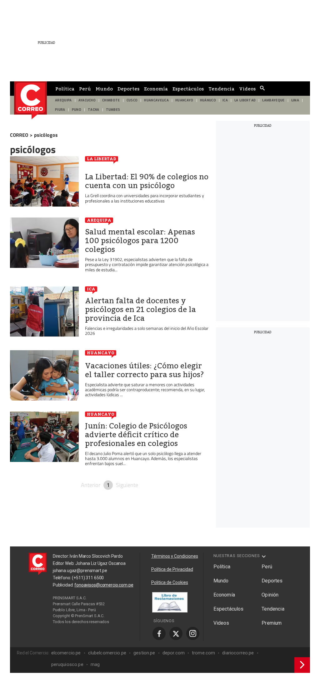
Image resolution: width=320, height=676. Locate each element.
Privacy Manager (93, 627)
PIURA (60, 110)
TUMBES (113, 110)
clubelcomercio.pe (107, 653)
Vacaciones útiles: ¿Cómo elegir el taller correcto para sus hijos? (144, 370)
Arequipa (99, 220)
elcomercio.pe (66, 653)
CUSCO (132, 100)
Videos (247, 88)
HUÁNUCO (208, 100)
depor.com (173, 653)
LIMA (295, 100)
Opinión (270, 595)
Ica (91, 288)
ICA (225, 100)
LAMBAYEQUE (273, 100)
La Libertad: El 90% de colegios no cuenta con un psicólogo (146, 181)
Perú (85, 88)
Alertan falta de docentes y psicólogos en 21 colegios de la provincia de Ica (140, 309)
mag (95, 664)
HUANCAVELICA (156, 100)
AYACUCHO (87, 100)
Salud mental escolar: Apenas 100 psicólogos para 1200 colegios (140, 241)
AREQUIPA (63, 100)
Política (64, 88)
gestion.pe (144, 653)
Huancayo (100, 352)
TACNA (93, 110)
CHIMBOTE (111, 100)
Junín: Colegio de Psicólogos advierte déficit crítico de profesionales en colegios (136, 435)
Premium (272, 623)
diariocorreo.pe (238, 653)
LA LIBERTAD (245, 100)
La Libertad (101, 158)
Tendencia (221, 88)
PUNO (76, 110)
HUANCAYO (184, 100)
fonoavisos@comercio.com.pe (103, 584)
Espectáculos (188, 88)
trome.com (203, 653)
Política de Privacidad (172, 569)
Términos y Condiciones (174, 556)
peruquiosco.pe (67, 664)
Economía (156, 88)
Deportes (128, 88)
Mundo (104, 88)
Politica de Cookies (169, 582)
